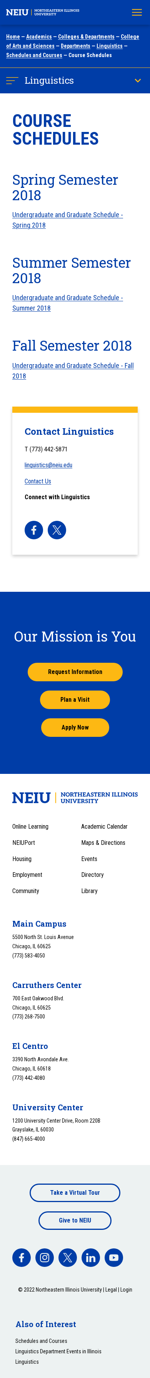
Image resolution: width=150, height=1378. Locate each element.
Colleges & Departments (86, 37)
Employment (27, 874)
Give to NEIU (75, 1220)
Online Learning (30, 826)
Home (13, 37)
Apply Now (75, 727)
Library (89, 891)
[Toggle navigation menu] (137, 12)
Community (25, 891)
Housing (22, 859)
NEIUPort (23, 842)
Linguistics (110, 46)
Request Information (75, 671)
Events (89, 859)
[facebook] (34, 530)
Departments (75, 46)
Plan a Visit (75, 699)
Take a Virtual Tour (75, 1192)
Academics (39, 37)
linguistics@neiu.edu (48, 465)
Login (126, 1290)
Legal (111, 1290)
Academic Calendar (104, 826)
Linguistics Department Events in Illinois (58, 1351)
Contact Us (38, 481)
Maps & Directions (103, 842)
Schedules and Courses (34, 55)
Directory (92, 874)
